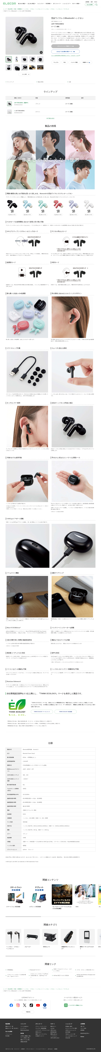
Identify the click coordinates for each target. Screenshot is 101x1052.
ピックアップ (23, 1028)
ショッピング (65, 3)
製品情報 (10, 9)
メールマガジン (53, 1036)
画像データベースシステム (41, 1034)
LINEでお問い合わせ (54, 1037)
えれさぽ (52, 1028)
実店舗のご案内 (68, 1026)
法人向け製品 (31, 3)
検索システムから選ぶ (25, 1039)
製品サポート (53, 1026)
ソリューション (9, 1034)
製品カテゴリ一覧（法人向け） (12, 1028)
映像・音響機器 (18, 9)
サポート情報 (75, 3)
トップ (4, 9)
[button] (23, 1024)
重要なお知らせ (53, 1034)
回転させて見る (13, 214)
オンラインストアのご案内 (71, 1028)
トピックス (40, 3)
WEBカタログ (38, 1032)
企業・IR (82, 1026)
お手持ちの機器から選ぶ (26, 1036)
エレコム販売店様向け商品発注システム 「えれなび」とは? (65, 55)
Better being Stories (25, 1030)
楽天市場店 (67, 1032)
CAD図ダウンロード (40, 1036)
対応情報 (48, 3)
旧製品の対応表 (24, 1041)
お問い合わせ (53, 1030)
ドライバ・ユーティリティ (41, 1026)
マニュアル (56, 62)
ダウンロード (56, 3)
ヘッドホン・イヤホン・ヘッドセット (32, 9)
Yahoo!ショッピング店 (70, 1034)
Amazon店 (67, 1037)
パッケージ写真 (74, 62)
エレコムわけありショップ (71, 1036)
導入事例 (7, 1036)
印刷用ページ (85, 62)
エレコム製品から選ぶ (25, 1037)
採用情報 (82, 1030)
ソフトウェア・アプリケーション (43, 1030)
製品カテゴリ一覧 (9, 1026)
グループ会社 (83, 1028)
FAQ (64, 62)
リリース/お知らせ (24, 1026)
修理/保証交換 (53, 1032)
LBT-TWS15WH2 (19, 110)
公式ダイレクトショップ (70, 1030)
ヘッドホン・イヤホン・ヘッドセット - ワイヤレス (56, 9)
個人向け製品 (21, 3)
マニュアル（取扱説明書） (41, 1028)
